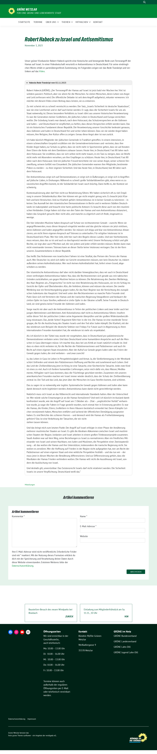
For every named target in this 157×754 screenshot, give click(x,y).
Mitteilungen (30, 484)
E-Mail (65, 688)
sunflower (27, 735)
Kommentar (18, 516)
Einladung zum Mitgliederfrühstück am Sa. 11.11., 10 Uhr (106, 613)
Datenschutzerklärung (22, 565)
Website (84, 536)
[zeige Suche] (144, 2)
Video (42, 71)
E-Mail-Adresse (88, 526)
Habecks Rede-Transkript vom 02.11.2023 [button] (47, 82)
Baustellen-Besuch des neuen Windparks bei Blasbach (51, 613)
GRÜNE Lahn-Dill (122, 646)
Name (83, 516)
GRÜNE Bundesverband (125, 635)
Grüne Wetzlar (27, 9)
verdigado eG (51, 735)
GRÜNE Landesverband (125, 641)
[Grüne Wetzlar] (11, 10)
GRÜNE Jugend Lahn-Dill (126, 652)
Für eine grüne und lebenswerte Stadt (39, 13)
